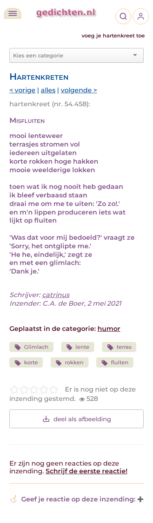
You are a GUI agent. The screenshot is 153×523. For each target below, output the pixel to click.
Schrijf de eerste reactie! (86, 471)
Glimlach (36, 347)
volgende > (79, 90)
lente (82, 347)
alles (48, 90)
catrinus (55, 295)
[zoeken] (123, 16)
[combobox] (71, 55)
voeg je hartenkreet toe (113, 36)
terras (124, 347)
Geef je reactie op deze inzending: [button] (78, 499)
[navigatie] (12, 13)
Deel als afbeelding (82, 419)
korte (31, 362)
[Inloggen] (141, 16)
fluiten (120, 362)
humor (109, 329)
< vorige (22, 90)
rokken (74, 362)
